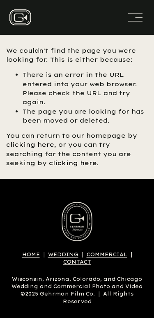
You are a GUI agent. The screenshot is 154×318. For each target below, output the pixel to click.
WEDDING (63, 254)
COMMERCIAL (107, 254)
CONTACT (77, 262)
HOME (31, 254)
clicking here (30, 144)
